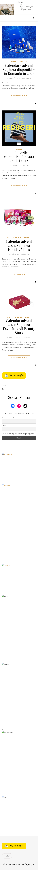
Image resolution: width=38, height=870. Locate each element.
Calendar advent (19, 62)
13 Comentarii (26, 337)
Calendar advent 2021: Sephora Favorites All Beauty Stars (19, 326)
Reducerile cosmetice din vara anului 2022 (19, 156)
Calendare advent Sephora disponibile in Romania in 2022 (19, 69)
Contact (7, 856)
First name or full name (10, 418)
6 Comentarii (26, 78)
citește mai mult (19, 96)
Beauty (19, 149)
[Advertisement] (19, 541)
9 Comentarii (24, 165)
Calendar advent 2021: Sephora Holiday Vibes (19, 245)
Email (4, 426)
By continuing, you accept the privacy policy (19, 434)
